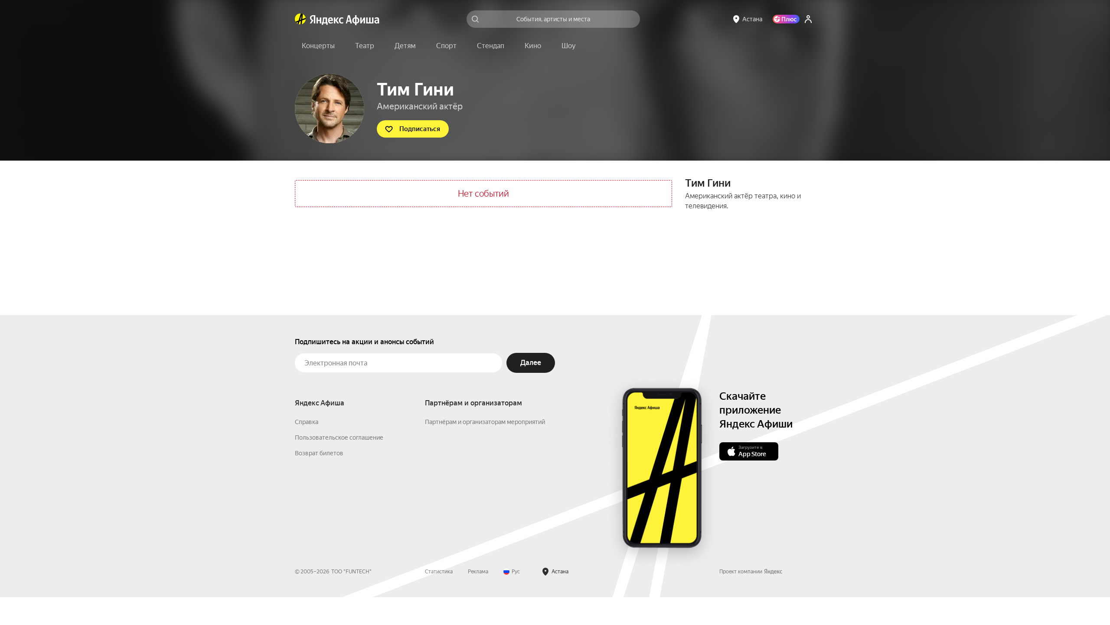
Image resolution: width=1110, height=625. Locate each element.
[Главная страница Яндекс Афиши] (300, 19)
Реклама (478, 572)
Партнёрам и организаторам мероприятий (485, 421)
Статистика (439, 572)
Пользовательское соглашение (339, 437)
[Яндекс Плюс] (786, 19)
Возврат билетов (319, 453)
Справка (306, 421)
